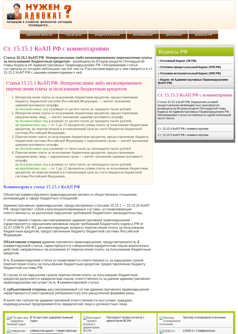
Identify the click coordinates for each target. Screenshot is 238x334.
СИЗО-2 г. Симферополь (199, 330)
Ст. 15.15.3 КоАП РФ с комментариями (195, 95)
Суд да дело (73, 34)
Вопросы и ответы (107, 34)
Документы (174, 34)
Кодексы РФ (203, 34)
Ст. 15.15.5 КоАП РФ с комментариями (183, 135)
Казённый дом (142, 34)
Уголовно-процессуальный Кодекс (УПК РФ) (190, 67)
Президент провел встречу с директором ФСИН (125, 319)
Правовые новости (39, 34)
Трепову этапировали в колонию (204, 317)
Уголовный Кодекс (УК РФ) (178, 61)
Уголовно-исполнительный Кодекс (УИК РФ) (190, 73)
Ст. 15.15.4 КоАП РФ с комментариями (183, 128)
